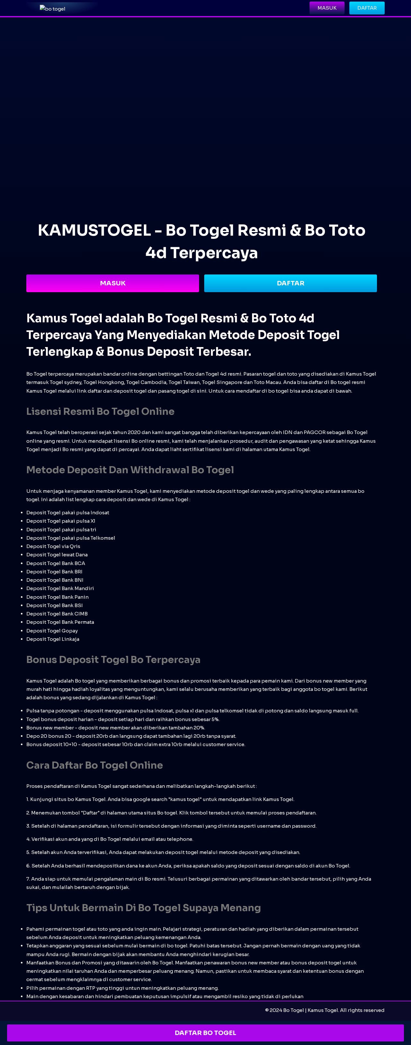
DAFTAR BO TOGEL (205, 1033)
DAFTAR (290, 283)
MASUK (113, 283)
